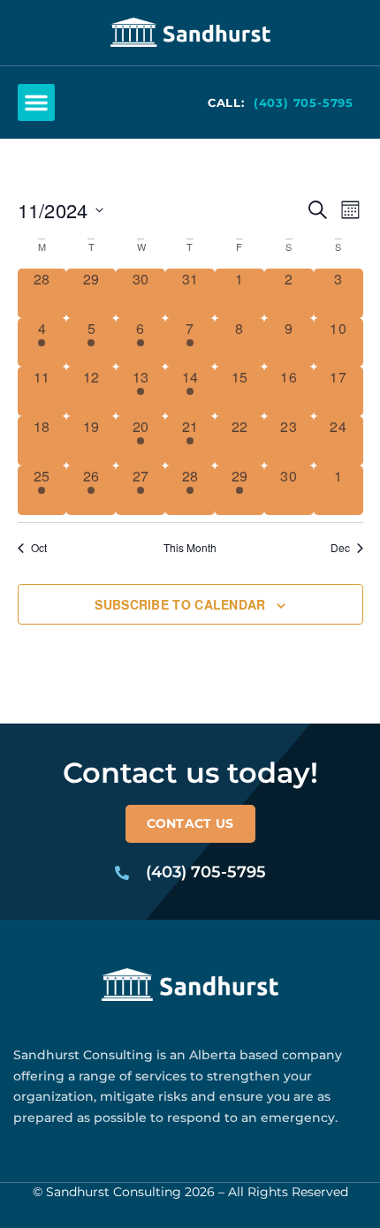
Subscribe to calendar (180, 604)
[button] (36, 102)
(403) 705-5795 (303, 102)
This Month (190, 548)
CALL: (226, 102)
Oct (39, 548)
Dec (340, 548)
